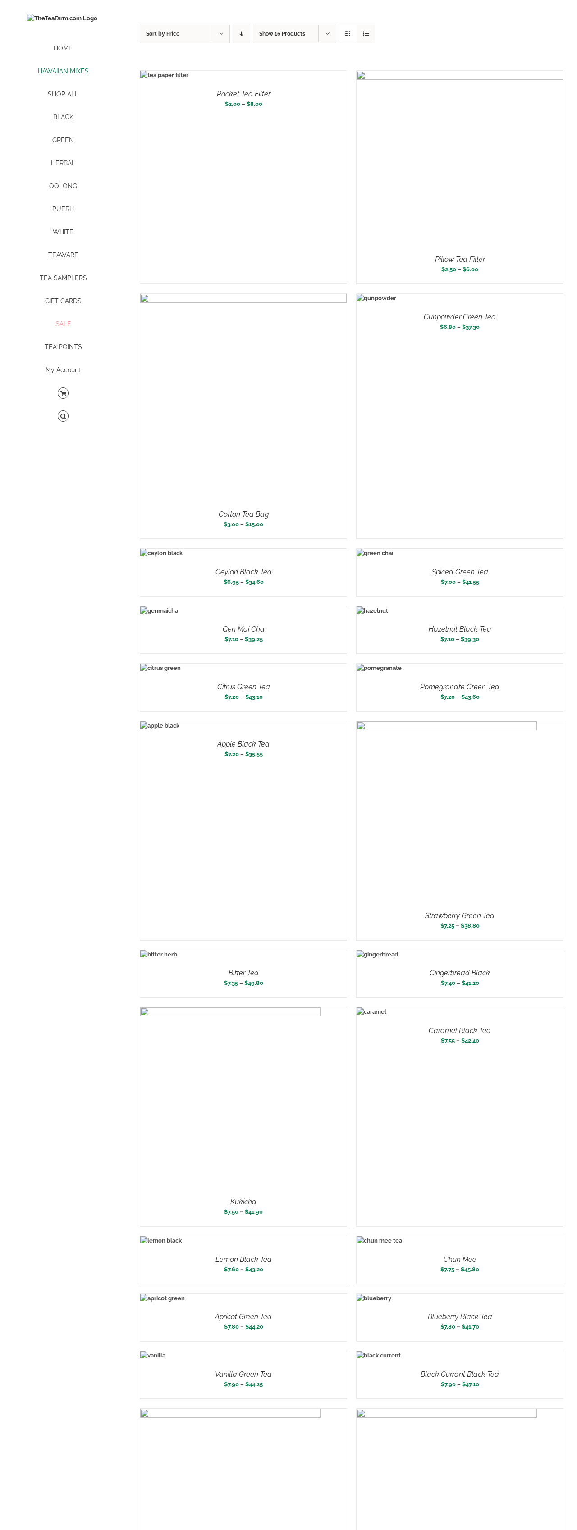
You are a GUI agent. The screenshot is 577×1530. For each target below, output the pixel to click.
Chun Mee (460, 1259)
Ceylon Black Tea (243, 572)
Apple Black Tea (243, 744)
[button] (63, 416)
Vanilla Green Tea (243, 1374)
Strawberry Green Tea (460, 915)
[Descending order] (241, 34)
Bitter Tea (244, 973)
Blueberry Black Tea (460, 1316)
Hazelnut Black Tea (460, 629)
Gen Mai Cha (244, 629)
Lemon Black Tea (243, 1259)
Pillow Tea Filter (460, 259)
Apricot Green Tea (243, 1316)
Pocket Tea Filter (243, 94)
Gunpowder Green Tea (460, 317)
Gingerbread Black (460, 973)
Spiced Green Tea (460, 572)
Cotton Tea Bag (244, 514)
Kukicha (243, 1202)
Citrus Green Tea (243, 687)
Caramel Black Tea (460, 1030)
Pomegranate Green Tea (459, 687)
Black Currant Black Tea (460, 1374)
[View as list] (366, 34)
